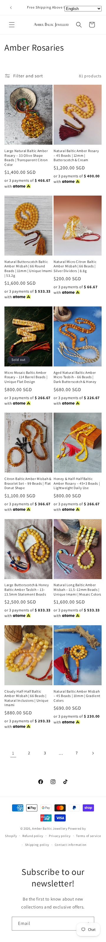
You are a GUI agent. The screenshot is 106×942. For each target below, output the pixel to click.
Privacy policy (60, 836)
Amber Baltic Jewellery (49, 828)
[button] (11, 24)
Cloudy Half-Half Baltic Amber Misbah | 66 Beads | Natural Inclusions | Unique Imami (26, 698)
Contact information (71, 845)
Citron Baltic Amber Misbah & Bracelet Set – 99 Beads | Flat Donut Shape (28, 483)
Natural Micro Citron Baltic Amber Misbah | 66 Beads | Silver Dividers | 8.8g (75, 266)
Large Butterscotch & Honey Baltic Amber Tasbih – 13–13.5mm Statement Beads (26, 589)
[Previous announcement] (10, 7)
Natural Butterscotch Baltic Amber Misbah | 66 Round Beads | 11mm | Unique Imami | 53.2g (28, 268)
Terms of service (88, 836)
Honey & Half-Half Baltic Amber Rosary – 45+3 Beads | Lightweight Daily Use (77, 483)
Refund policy (32, 836)
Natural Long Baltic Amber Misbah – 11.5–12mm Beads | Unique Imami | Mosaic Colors (77, 589)
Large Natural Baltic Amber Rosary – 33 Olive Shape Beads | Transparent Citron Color (26, 158)
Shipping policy (37, 845)
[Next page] (92, 753)
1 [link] (13, 753)
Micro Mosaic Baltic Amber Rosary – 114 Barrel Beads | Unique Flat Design (25, 377)
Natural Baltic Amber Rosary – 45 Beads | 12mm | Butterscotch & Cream (76, 155)
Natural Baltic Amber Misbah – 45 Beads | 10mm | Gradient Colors (77, 696)
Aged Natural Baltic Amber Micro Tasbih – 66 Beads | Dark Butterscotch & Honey (75, 377)
